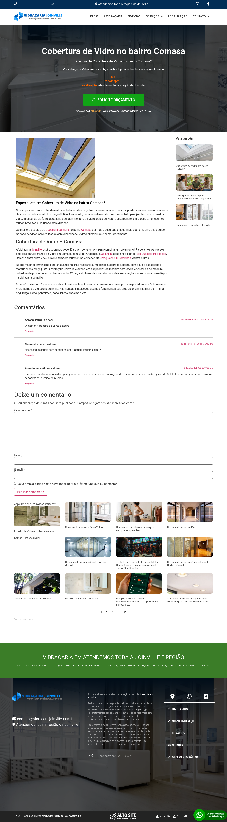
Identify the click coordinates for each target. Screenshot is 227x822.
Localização (177, 16)
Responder (30, 331)
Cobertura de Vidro (57, 229)
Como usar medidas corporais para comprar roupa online (135, 529)
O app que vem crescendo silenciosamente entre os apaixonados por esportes (137, 601)
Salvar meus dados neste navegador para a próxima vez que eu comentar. (67, 483)
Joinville (36, 249)
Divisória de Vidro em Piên (181, 527)
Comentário (23, 410)
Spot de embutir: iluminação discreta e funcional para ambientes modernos (188, 600)
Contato (199, 16)
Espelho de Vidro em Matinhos (82, 598)
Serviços (152, 16)
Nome (19, 455)
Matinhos (125, 258)
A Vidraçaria (113, 16)
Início (94, 16)
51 (124, 612)
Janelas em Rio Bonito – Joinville (32, 598)
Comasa (86, 229)
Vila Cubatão (144, 254)
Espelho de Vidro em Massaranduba (34, 531)
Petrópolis (159, 254)
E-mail (19, 469)
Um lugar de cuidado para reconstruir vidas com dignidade (194, 197)
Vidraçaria (95, 111)
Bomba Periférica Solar (27, 538)
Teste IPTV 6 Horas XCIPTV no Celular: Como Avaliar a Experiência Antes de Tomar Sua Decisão (137, 565)
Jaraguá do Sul (109, 258)
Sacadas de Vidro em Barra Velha (84, 527)
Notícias (134, 16)
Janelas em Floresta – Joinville (193, 225)
